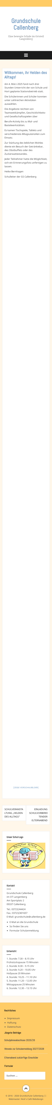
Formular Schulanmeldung (24, 930)
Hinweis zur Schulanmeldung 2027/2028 (24, 1048)
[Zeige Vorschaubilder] (26, 787)
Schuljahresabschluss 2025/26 (19, 1040)
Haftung (11, 1022)
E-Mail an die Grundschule (24, 922)
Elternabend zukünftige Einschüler (21, 1057)
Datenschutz (14, 1026)
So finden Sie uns (19, 926)
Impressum (13, 1018)
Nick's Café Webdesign (32, 1099)
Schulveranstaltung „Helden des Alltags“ (13, 813)
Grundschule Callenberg (26, 24)
